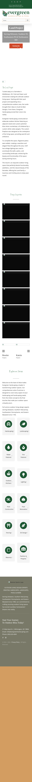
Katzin (19, 355)
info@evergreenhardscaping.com (16, 6)
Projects (4, 357)
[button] (16, 211)
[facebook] (3, 637)
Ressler (5, 355)
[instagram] (5, 637)
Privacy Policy (15, 642)
